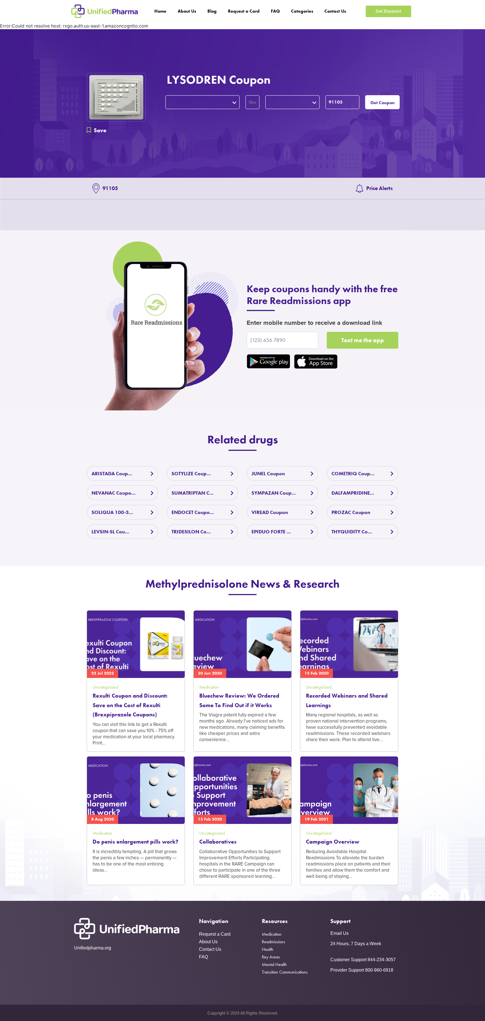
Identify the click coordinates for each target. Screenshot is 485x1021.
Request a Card (244, 11)
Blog (212, 11)
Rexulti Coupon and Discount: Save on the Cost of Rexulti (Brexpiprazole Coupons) (130, 705)
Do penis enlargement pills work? (136, 841)
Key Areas (271, 957)
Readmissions (273, 942)
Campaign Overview (332, 841)
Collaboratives (218, 841)
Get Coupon (382, 103)
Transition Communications (285, 972)
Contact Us (335, 11)
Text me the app (362, 340)
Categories (302, 11)
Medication (272, 934)
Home (160, 11)
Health (267, 949)
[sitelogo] (104, 11)
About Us (187, 11)
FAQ (275, 11)
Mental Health (274, 964)
